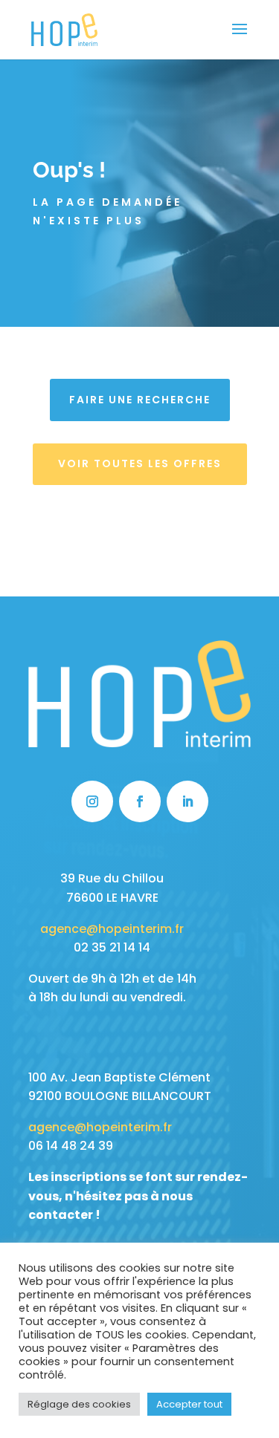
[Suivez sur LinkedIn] (187, 801)
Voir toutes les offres (140, 463)
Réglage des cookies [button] (79, 1404)
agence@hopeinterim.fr (112, 928)
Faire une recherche (140, 399)
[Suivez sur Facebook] (140, 801)
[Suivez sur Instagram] (92, 801)
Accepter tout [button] (189, 1404)
